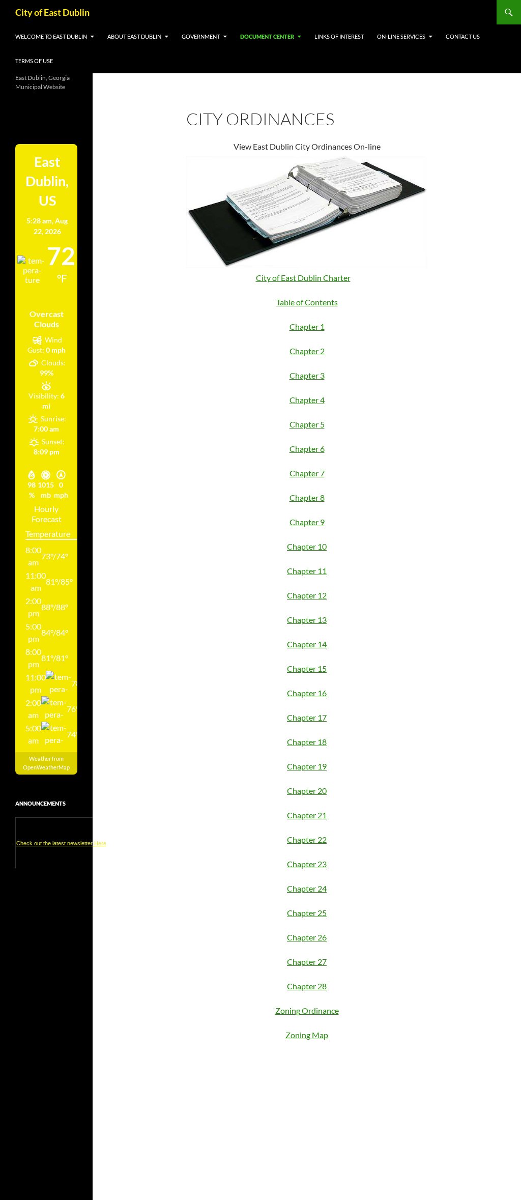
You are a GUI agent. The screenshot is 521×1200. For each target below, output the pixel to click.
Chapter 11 (307, 571)
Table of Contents (307, 302)
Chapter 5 (307, 424)
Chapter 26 (307, 937)
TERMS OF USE (34, 61)
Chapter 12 (307, 595)
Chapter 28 (307, 986)
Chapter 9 (307, 522)
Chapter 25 (307, 913)
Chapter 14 (307, 644)
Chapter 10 (307, 546)
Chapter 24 (307, 888)
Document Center (267, 36)
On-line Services (401, 36)
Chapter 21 (307, 815)
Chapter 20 (307, 790)
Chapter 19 (307, 766)
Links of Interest (339, 36)
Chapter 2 (307, 351)
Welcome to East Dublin (51, 36)
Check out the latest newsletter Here (61, 843)
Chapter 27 (307, 961)
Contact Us (463, 36)
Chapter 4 (307, 400)
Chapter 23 (307, 864)
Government (201, 36)
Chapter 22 (307, 839)
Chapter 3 (307, 375)
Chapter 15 (307, 668)
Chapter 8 (307, 497)
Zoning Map (306, 1035)
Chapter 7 (307, 473)
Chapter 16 (307, 693)
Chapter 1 (307, 326)
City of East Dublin (52, 12)
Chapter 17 (307, 717)
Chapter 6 (307, 448)
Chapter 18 (307, 742)
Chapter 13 (307, 619)
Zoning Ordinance (307, 1010)
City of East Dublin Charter (303, 277)
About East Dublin (134, 36)
